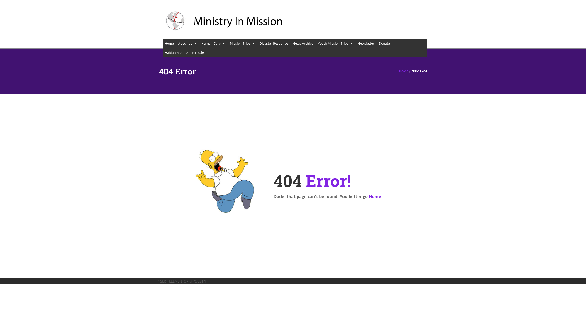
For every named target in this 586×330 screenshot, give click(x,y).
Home (169, 43)
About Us (185, 43)
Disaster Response (274, 43)
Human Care (211, 43)
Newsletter (366, 43)
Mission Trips (240, 43)
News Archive (303, 43)
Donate (384, 43)
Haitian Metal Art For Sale (184, 52)
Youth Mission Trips (333, 43)
